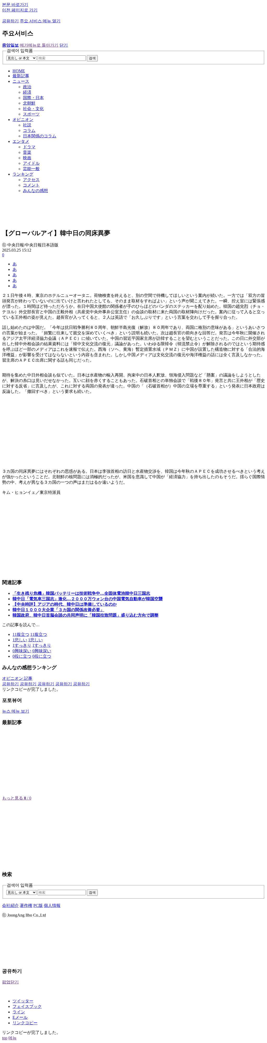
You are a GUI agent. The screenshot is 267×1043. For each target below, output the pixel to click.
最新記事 (21, 76)
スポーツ (31, 114)
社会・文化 (33, 108)
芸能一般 (31, 169)
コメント (31, 185)
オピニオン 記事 (17, 678)
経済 (27, 92)
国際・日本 (33, 97)
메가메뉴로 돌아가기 (39, 45)
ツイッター (23, 1001)
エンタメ (21, 141)
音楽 (27, 152)
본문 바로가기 (15, 4)
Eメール (20, 1017)
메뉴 (12, 1038)
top (4, 1038)
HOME (19, 71)
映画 (27, 158)
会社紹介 (10, 905)
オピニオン (23, 119)
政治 (27, 87)
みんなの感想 (35, 190)
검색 (92, 58)
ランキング (23, 174)
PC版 (38, 905)
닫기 (63, 45)
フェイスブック (27, 1006)
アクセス (31, 179)
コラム (29, 130)
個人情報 (52, 905)
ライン (19, 1012)
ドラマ (29, 147)
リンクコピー (25, 1023)
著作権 (26, 905)
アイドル (31, 163)
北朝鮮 (29, 103)
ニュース (21, 81)
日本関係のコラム (39, 136)
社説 (27, 125)
